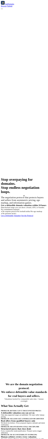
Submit (9, 6)
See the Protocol (27, 216)
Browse (4, 6)
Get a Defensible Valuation (11, 216)
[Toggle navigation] (2, 8)
